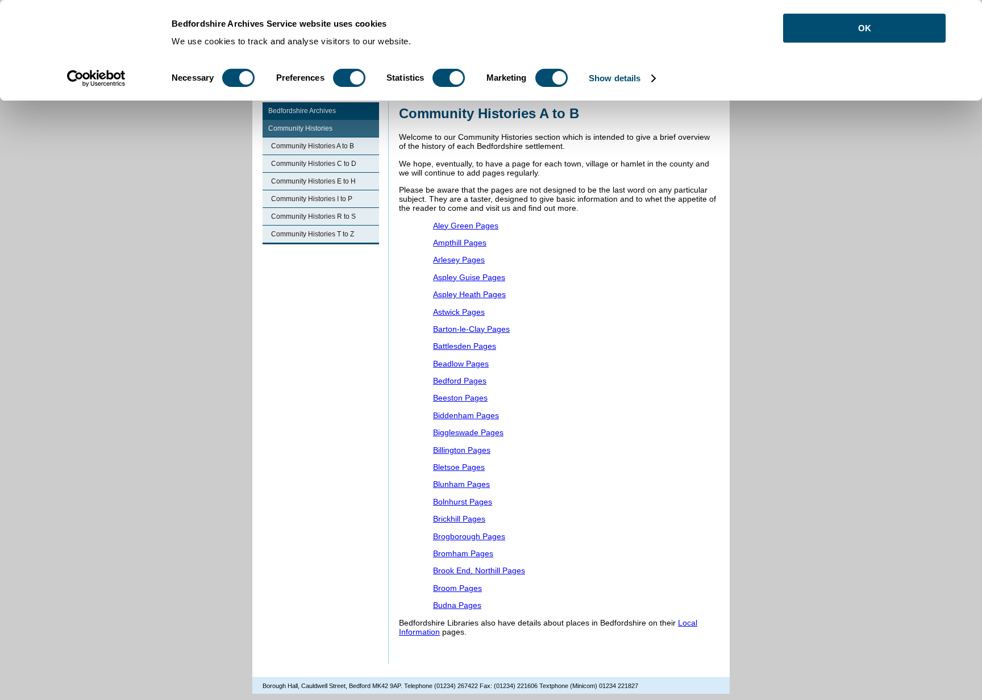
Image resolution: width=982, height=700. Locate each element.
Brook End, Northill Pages (479, 570)
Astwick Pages (459, 311)
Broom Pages (457, 588)
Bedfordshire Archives (302, 111)
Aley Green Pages (465, 225)
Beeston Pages (460, 397)
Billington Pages (461, 450)
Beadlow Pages (461, 363)
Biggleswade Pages (468, 432)
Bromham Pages (463, 553)
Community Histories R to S (313, 216)
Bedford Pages (459, 380)
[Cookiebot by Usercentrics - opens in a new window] (96, 78)
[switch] (349, 78)
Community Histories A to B (312, 146)
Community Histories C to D (313, 164)
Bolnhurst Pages (462, 501)
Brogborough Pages (469, 536)
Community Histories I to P (311, 199)
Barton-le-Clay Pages (471, 329)
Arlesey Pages (459, 259)
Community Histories (300, 128)
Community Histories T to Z (312, 234)
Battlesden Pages (464, 346)
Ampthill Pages (459, 242)
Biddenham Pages (466, 415)
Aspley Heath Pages (469, 294)
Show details (614, 78)
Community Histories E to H (313, 181)
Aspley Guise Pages (469, 277)
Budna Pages (457, 605)
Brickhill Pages (459, 518)
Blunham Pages (461, 484)
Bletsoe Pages (459, 467)
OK (864, 28)
